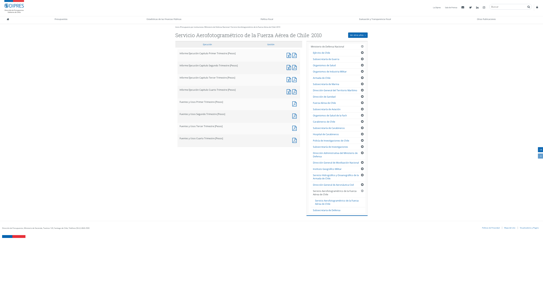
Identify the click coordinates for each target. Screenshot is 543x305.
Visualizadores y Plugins (529, 228)
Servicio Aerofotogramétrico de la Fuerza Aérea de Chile (253, 27)
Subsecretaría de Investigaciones (330, 146)
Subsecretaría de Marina (326, 84)
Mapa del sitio (509, 228)
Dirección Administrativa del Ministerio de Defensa (335, 155)
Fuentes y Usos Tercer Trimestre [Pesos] (295, 128)
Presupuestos (61, 19)
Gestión (270, 44)
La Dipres (437, 7)
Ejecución (207, 44)
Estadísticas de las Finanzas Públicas (164, 19)
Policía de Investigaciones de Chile (331, 140)
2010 (278, 27)
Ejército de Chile (321, 52)
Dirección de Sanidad (324, 96)
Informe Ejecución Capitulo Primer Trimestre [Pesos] (289, 55)
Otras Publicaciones (486, 19)
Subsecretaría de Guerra (326, 59)
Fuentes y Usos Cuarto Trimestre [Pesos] (295, 140)
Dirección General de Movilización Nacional (336, 162)
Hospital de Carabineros (326, 134)
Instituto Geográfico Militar (327, 169)
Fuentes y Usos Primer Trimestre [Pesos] (295, 103)
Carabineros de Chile (324, 121)
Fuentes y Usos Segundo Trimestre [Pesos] (295, 116)
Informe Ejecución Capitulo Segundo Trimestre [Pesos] (289, 67)
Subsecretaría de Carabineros (329, 128)
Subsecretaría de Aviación (327, 109)
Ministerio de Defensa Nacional (217, 27)
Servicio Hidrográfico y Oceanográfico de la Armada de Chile (336, 177)
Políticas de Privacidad (491, 228)
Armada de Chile (321, 77)
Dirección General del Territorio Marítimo (335, 90)
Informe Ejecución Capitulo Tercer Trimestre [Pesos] (289, 79)
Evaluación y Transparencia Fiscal (375, 19)
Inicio (177, 27)
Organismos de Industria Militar (330, 71)
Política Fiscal (267, 19)
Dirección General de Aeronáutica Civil (333, 184)
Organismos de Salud (324, 65)
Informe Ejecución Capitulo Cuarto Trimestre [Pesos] (289, 91)
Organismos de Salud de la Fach (330, 115)
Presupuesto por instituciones (192, 27)
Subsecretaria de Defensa (326, 210)
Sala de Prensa (451, 7)
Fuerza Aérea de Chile (324, 102)
